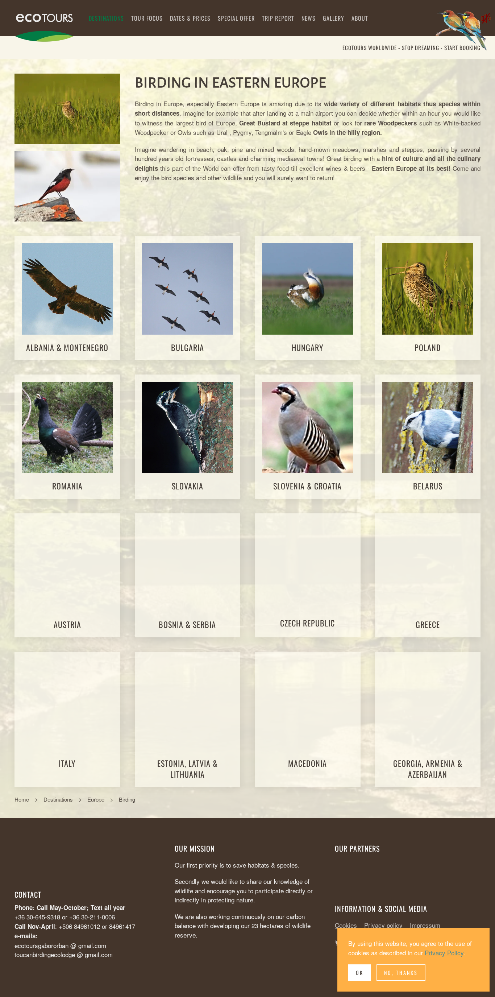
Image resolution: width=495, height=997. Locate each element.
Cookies (346, 925)
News (308, 18)
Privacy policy (383, 925)
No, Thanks (401, 972)
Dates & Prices (190, 18)
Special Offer (236, 18)
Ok (359, 972)
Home (21, 799)
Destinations (106, 18)
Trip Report (278, 18)
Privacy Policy (444, 952)
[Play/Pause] (464, 32)
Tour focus (147, 18)
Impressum (425, 925)
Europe (95, 799)
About (360, 18)
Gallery (333, 18)
